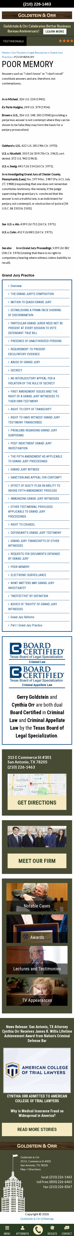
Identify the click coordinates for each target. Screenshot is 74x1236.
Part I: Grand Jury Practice (26, 625)
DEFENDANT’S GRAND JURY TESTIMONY (36, 533)
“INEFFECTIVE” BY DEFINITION (29, 596)
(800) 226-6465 (60, 1182)
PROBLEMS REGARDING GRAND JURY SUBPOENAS (32, 433)
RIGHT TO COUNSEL (23, 524)
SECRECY (16, 370)
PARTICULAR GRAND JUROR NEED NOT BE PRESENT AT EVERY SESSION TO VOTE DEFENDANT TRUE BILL (35, 328)
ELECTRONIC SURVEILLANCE (28, 575)
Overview (16, 286)
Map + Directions (30, 1169)
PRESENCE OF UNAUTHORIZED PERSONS (36, 341)
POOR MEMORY (20, 567)
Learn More (55, 31)
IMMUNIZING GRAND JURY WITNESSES (35, 498)
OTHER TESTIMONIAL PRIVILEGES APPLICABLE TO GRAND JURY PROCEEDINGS (30, 511)
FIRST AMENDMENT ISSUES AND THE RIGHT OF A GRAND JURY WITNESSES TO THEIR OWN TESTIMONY (33, 396)
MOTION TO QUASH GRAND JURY (31, 302)
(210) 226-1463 (60, 1177)
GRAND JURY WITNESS (25, 469)
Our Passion (18, 52)
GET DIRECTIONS (37, 802)
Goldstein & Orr (30, 1218)
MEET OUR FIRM (37, 861)
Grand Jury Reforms (22, 617)
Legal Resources (38, 52)
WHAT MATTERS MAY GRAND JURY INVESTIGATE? (31, 585)
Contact (67, 1233)
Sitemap (48, 1218)
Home (5, 52)
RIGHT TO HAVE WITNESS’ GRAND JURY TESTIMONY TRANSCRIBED (34, 420)
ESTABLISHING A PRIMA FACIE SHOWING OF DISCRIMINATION (34, 312)
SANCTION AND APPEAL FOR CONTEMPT (36, 477)
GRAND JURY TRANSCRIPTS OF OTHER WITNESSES (33, 543)
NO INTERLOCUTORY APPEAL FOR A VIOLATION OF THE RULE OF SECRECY (31, 381)
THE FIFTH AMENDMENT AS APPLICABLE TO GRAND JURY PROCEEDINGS (35, 459)
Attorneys (22, 1233)
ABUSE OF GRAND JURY (25, 362)
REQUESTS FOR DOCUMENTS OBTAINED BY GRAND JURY (34, 556)
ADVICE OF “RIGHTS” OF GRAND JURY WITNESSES (32, 606)
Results (52, 1233)
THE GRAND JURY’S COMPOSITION (32, 294)
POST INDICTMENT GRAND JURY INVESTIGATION (30, 446)
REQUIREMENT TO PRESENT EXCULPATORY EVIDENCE (27, 351)
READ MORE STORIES (37, 1129)
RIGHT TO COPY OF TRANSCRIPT (31, 409)
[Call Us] (38, 1230)
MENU (7, 1233)
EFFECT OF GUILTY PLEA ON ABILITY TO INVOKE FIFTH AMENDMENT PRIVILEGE (34, 488)
